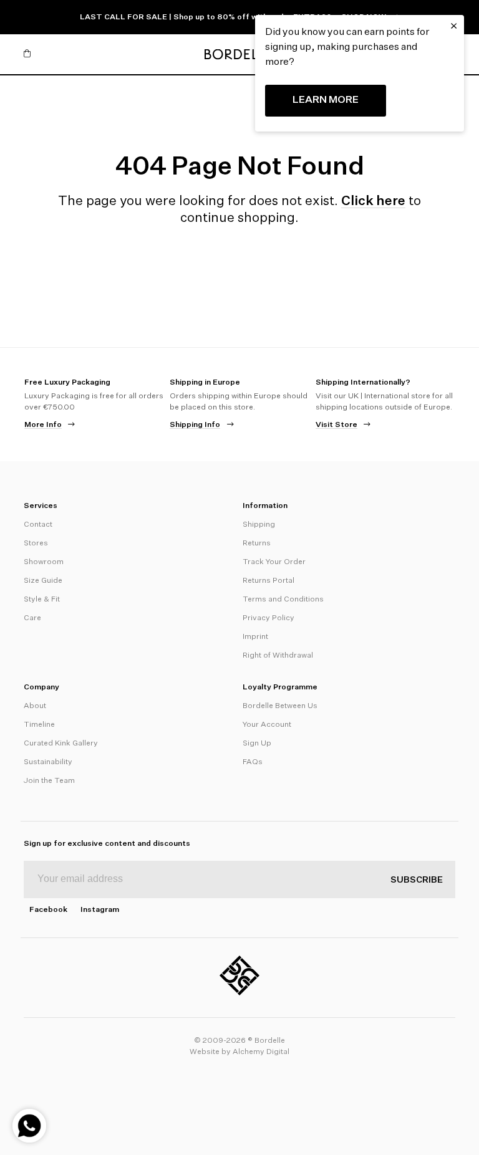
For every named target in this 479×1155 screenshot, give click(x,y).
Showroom (44, 562)
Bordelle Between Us (280, 706)
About (35, 706)
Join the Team (49, 781)
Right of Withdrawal (278, 655)
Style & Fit (42, 599)
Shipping (259, 525)
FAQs (253, 762)
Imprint (255, 637)
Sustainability (48, 762)
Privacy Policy (268, 618)
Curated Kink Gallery (61, 743)
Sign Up (257, 743)
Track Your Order (274, 562)
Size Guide (43, 581)
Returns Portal (268, 581)
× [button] (454, 26)
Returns (257, 543)
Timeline (39, 725)
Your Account (267, 725)
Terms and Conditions (283, 599)
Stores (36, 543)
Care (32, 618)
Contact (38, 525)
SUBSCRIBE (416, 880)
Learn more (326, 100)
